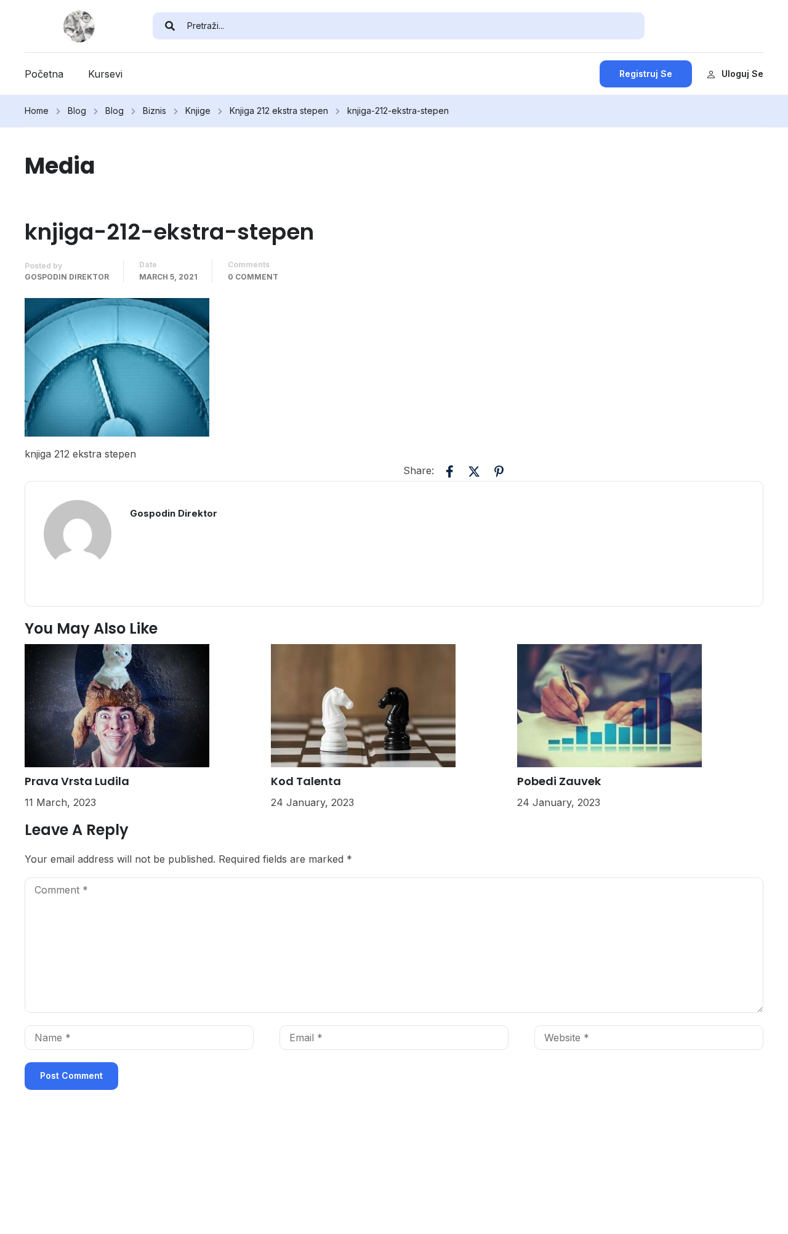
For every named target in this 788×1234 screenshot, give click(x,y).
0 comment (253, 276)
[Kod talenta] (363, 705)
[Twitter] (474, 471)
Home (37, 110)
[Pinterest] (498, 471)
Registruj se (645, 73)
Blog (77, 110)
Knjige (198, 110)
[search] (170, 25)
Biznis (154, 110)
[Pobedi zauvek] (609, 705)
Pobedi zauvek (559, 781)
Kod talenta (306, 781)
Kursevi (105, 74)
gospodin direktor (67, 276)
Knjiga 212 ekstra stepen (279, 110)
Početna (44, 74)
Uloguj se (742, 73)
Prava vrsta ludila (77, 781)
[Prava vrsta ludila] (117, 705)
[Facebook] (449, 471)
